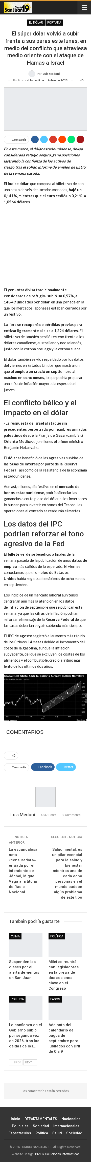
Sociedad (41, 1126)
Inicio (15, 1119)
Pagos (55, 999)
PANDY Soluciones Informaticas (57, 1154)
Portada (54, 22)
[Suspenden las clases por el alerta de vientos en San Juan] (25, 945)
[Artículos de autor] (45, 797)
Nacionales (70, 1119)
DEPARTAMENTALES (41, 1119)
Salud (57, 1133)
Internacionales (66, 1126)
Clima (15, 936)
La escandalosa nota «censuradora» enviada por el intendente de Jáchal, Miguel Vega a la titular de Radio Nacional (23, 870)
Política (41, 1133)
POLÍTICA (56, 936)
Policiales (20, 1126)
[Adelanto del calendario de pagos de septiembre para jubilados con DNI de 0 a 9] (65, 1008)
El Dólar (36, 22)
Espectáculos (20, 1133)
